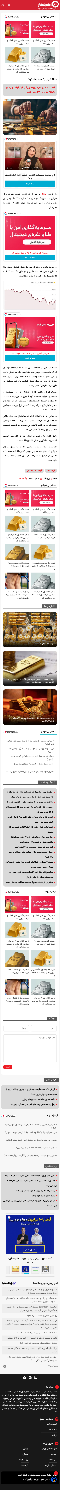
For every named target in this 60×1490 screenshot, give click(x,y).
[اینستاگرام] (30, 1378)
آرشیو (54, 1435)
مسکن (25, 1454)
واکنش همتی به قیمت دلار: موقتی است (36, 842)
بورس (26, 1448)
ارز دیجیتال (23, 1459)
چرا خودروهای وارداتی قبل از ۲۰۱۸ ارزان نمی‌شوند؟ (32, 837)
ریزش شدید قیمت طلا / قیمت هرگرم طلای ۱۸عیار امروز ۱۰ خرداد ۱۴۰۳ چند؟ (31, 720)
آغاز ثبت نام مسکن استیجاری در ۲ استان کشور (33, 847)
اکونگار (44, 194)
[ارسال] (23, 478)
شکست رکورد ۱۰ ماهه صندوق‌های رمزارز (38, 1099)
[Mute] (11, 168)
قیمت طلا (51, 470)
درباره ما (53, 1429)
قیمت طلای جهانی (34, 470)
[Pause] (7, 168)
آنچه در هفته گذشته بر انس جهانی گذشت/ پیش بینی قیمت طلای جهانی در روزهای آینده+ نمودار (30, 681)
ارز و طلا (53, 1459)
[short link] (26, 478)
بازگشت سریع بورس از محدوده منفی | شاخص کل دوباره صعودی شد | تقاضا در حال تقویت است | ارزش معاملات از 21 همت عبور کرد (29, 807)
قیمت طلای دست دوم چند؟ (43, 1195)
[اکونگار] (36, 5)
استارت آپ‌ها (51, 1465)
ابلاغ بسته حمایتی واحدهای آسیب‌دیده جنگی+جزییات (33, 1104)
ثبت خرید (30, 184)
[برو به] (56, 1473)
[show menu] (9, 5)
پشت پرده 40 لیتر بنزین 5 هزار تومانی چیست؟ (35, 1190)
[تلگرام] (24, 1377)
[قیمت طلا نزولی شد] (30, 629)
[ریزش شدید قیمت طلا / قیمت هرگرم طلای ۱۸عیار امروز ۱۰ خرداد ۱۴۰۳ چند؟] (30, 707)
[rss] (35, 1377)
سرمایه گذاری (30, 257)
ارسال (8, 1067)
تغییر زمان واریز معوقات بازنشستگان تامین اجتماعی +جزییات (30, 1175)
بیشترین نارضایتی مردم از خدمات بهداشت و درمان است (29, 882)
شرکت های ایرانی (49, 1448)
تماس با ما (52, 1424)
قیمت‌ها (25, 1465)
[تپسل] (5, 139)
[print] (20, 478)
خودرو (54, 1454)
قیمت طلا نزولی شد (46, 643)
